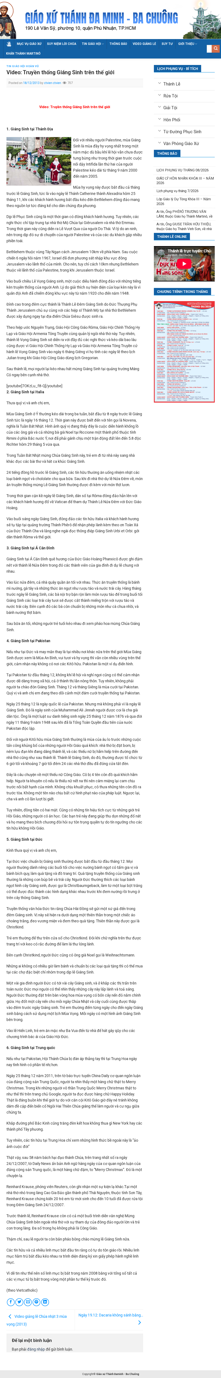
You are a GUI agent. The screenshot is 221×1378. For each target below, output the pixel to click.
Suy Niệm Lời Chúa (61, 44)
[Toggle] (159, 83)
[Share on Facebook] (11, 1302)
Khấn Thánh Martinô (23, 53)
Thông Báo (118, 44)
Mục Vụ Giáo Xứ (29, 44)
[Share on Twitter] (19, 1302)
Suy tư (167, 44)
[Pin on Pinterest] (36, 1302)
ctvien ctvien (52, 83)
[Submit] (216, 49)
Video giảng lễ (144, 44)
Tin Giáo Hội (91, 44)
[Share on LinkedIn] (45, 1302)
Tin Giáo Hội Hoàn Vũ (22, 66)
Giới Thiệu (186, 44)
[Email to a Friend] (28, 1302)
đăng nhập (36, 1349)
